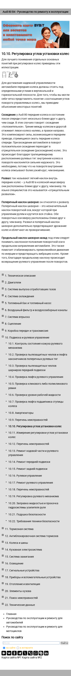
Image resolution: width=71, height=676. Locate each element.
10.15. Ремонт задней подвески (27, 468)
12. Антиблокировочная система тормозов (31, 536)
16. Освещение (14, 563)
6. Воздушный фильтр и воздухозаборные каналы (36, 310)
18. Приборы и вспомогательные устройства (33, 577)
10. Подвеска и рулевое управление (27, 337)
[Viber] (30, 653)
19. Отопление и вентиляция (22, 584)
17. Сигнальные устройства (22, 570)
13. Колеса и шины (16, 542)
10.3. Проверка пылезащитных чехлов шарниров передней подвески (32, 367)
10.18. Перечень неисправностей (28, 489)
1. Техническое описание (20, 275)
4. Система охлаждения (19, 296)
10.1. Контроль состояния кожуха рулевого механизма (35, 345)
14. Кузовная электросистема (23, 549)
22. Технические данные (20, 604)
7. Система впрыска (17, 316)
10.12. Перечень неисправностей (28, 443)
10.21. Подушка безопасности (27, 514)
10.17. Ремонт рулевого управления (30, 482)
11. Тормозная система (19, 529)
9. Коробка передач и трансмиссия (26, 330)
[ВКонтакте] (9, 653)
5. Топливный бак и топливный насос (28, 303)
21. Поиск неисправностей (21, 597)
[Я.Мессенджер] (4, 653)
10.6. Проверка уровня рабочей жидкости (34, 394)
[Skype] (41, 653)
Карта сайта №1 (11, 657)
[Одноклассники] (14, 653)
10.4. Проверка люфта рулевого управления (35, 376)
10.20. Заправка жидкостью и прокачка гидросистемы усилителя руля (33, 505)
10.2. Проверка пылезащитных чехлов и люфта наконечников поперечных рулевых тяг (37, 356)
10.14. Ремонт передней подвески (29, 461)
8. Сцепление (13, 323)
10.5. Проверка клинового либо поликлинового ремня (38, 385)
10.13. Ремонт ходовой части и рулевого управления (33, 453)
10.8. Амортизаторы (21, 412)
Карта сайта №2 (32, 657)
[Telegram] (19, 653)
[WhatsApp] (35, 653)
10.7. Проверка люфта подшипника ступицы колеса (35, 403)
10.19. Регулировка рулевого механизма (33, 496)
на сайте (10, 647)
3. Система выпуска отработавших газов (30, 289)
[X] (25, 653)
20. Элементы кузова (18, 591)
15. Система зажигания (19, 556)
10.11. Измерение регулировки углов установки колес (38, 434)
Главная (11, 613)
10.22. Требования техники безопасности (33, 521)
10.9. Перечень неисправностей (28, 419)
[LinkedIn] (46, 653)
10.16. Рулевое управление (25, 475)
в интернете (26, 647)
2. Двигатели (13, 282)
